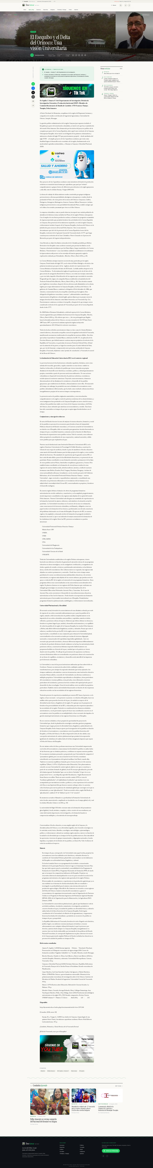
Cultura (61, 1149)
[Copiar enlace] (33, 105)
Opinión (76, 9)
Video (70, 9)
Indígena (52, 9)
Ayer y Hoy (31, 9)
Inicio (25, 9)
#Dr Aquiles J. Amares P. (63, 1071)
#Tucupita (81, 1071)
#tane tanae (74, 1071)
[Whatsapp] (125, 5)
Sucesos (38, 9)
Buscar (114, 5)
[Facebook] (129, 5)
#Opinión (43, 1071)
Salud (81, 1149)
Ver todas (118, 1086)
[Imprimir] (85, 55)
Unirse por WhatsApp (112, 1151)
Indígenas (82, 1151)
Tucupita (82, 1147)
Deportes (45, 9)
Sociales (62, 1151)
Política (82, 1145)
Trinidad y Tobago (61, 9)
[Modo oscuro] (120, 5)
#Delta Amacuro (51, 1071)
